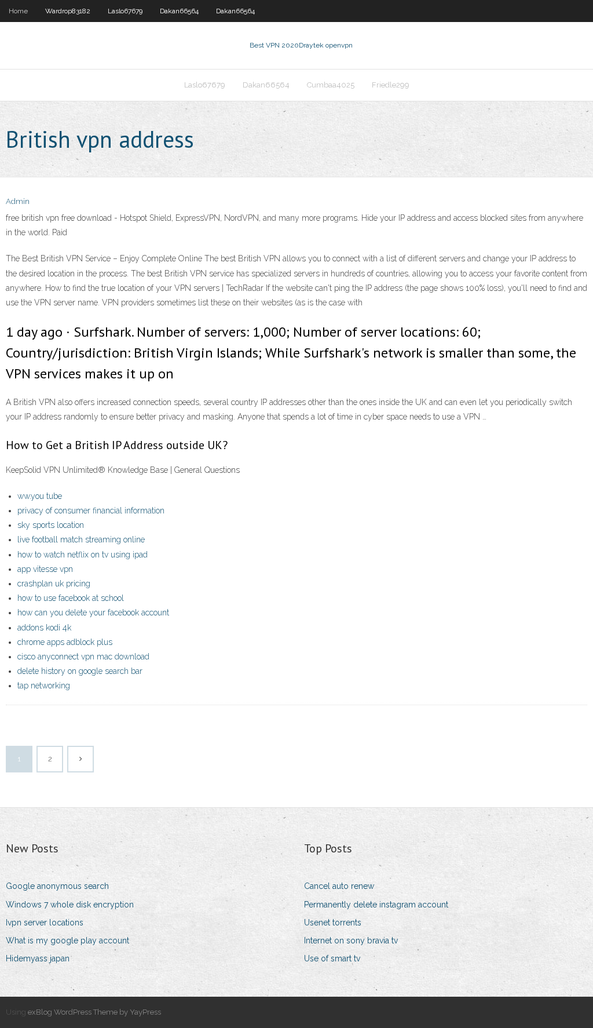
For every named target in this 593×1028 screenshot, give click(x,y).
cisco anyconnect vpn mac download (83, 656)
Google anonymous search (57, 886)
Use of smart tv (332, 958)
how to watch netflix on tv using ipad (82, 554)
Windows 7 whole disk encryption (70, 904)
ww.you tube (39, 496)
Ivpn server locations (44, 922)
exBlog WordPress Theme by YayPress (94, 1012)
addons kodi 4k (44, 627)
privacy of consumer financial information (90, 510)
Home (18, 11)
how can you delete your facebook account (93, 612)
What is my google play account (67, 940)
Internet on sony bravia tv (351, 940)
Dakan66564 (179, 11)
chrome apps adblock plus (64, 642)
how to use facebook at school (70, 598)
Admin (18, 201)
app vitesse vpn (45, 569)
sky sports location (50, 525)
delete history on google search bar (79, 671)
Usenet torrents (332, 922)
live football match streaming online (81, 539)
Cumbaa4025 (330, 85)
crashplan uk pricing (53, 583)
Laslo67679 (125, 11)
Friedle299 (390, 85)
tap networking (43, 685)
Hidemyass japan (37, 958)
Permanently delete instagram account (376, 904)
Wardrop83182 (67, 11)
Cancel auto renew (339, 886)
